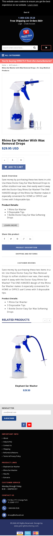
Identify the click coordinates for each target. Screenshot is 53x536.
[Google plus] (23, 238)
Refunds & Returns (10, 452)
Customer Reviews (26, 263)
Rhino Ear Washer (10, 470)
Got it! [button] (26, 12)
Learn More (10, 225)
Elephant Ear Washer (26, 386)
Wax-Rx (6, 474)
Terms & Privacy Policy (12, 456)
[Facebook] (4, 238)
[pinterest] (17, 238)
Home (4, 65)
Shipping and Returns (26, 254)
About (5, 438)
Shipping (6, 449)
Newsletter (8, 408)
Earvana (6, 477)
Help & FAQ (7, 442)
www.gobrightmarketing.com (26, 526)
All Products (13, 65)
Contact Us (7, 445)
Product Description (26, 247)
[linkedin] (30, 238)
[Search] (34, 48)
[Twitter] (11, 238)
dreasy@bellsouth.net (16, 515)
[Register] (23, 24)
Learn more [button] (33, 5)
